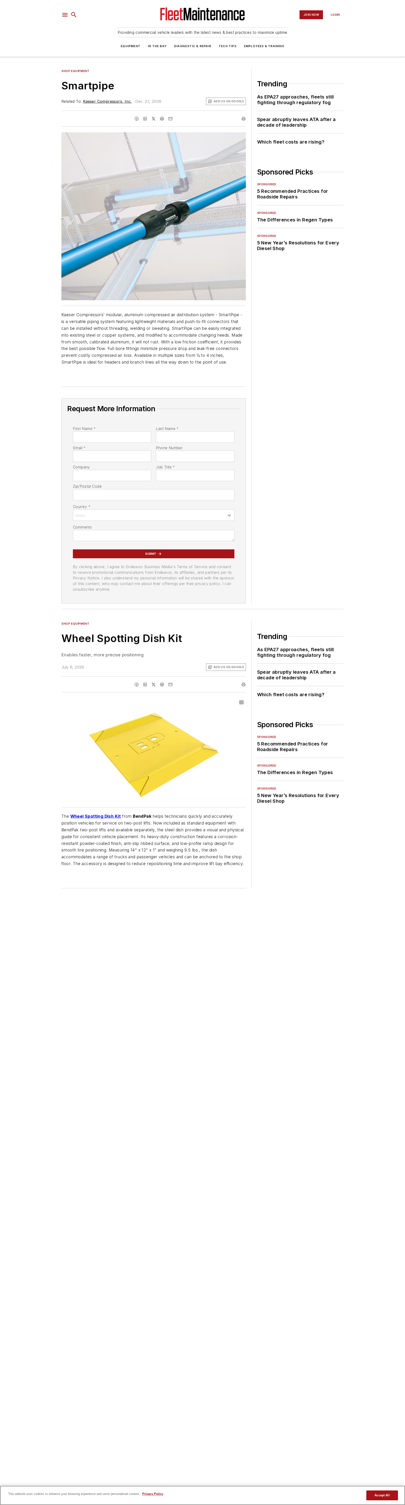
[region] (202, 1495)
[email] (170, 118)
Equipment (130, 46)
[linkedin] (145, 118)
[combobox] (153, 515)
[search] (73, 14)
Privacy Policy (152, 1494)
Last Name (167, 428)
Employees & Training (264, 46)
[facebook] (136, 118)
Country (81, 506)
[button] (64, 14)
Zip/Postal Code (87, 486)
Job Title (165, 467)
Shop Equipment (75, 71)
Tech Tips (227, 46)
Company (81, 467)
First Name (84, 428)
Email (79, 447)
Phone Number (169, 447)
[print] (243, 118)
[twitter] (153, 118)
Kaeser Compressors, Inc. (107, 101)
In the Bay (157, 46)
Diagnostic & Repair (192, 46)
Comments (82, 527)
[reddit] (162, 118)
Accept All (382, 1495)
